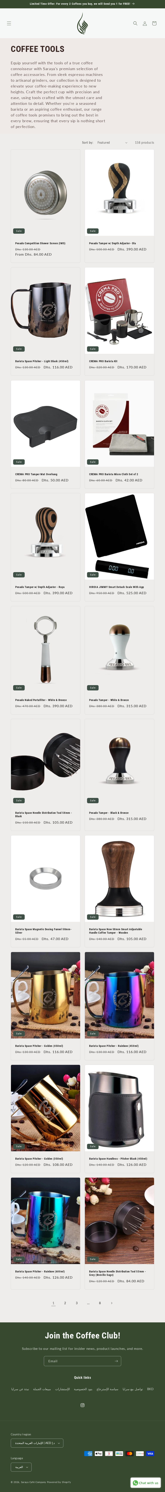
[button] (9, 23)
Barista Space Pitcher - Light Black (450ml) (42, 361)
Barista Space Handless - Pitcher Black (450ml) (118, 1158)
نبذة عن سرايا (20, 1389)
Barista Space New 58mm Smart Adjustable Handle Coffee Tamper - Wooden (115, 931)
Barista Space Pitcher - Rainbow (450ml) (114, 1045)
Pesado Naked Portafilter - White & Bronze (41, 699)
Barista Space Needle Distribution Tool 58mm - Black (43, 814)
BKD (150, 1389)
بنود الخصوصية (83, 1389)
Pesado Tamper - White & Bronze (109, 699)
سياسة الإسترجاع (108, 1389)
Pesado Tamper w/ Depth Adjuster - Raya (40, 587)
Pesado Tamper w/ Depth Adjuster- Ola (112, 243)
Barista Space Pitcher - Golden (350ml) (39, 1158)
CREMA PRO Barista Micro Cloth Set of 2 (113, 474)
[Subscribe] (116, 1361)
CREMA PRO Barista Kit (103, 361)
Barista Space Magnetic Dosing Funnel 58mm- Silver (43, 931)
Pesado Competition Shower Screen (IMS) (40, 243)
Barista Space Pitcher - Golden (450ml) (39, 1045)
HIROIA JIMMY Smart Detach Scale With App (116, 587)
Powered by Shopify (59, 1482)
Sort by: (87, 142)
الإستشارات (62, 1389)
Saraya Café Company (33, 1482)
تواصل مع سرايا (133, 1389)
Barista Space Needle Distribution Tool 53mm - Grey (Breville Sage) (117, 1273)
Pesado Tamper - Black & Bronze (109, 812)
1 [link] (53, 1303)
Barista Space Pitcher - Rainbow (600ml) (40, 1271)
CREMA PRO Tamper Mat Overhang (36, 474)
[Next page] (111, 1303)
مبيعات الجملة (42, 1389)
